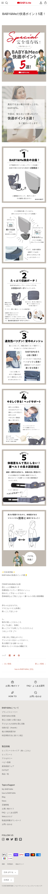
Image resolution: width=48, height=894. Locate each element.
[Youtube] (7, 839)
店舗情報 (5, 805)
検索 (3, 864)
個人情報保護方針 (9, 732)
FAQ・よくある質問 (10, 813)
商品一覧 (5, 774)
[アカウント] (40, 2)
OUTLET (5, 770)
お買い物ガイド (8, 809)
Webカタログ (7, 816)
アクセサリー (7, 758)
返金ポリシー (20, 864)
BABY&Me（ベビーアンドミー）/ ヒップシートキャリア (24, 886)
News (4, 801)
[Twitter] (11, 839)
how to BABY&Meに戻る (24, 669)
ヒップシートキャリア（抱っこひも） (17, 751)
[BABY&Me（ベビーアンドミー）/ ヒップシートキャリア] (24, 2)
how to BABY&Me (9, 793)
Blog (3, 797)
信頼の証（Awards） (10, 728)
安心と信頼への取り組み (11, 720)
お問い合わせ (7, 824)
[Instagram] (3, 839)
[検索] (7, 2)
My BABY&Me (7, 789)
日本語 (6, 880)
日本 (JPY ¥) (8, 872)
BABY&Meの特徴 (8, 716)
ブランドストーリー (10, 712)
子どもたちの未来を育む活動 (13, 724)
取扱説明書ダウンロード (11, 820)
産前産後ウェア (8, 766)
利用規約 (10, 864)
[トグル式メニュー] (2, 2)
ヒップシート (7, 754)
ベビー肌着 (6, 762)
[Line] (20, 839)
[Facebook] (16, 839)
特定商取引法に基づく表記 (12, 735)
